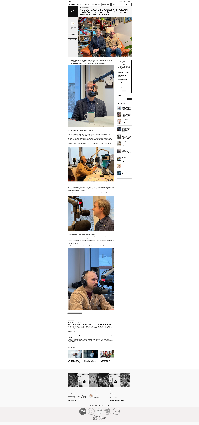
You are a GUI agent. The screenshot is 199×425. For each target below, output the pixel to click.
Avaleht (91, 405)
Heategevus (124, 157)
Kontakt (107, 405)
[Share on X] (72, 39)
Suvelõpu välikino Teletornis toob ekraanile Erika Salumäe (126, 130)
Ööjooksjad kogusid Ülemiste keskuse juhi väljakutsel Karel (126, 160)
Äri (82, 7)
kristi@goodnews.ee (96, 397)
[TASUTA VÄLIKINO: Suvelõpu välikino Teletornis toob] (73, 380)
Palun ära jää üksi (125, 120)
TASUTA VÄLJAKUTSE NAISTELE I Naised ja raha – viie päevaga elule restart (90, 324)
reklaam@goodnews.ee (119, 400)
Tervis (130, 164)
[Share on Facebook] (70, 39)
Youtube (128, 1)
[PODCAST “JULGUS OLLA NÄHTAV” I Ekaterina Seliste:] (114, 380)
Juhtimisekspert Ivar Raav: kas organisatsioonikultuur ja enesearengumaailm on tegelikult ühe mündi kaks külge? (90, 363)
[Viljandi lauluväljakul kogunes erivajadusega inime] (125, 380)
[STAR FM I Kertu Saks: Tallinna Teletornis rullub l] (94, 380)
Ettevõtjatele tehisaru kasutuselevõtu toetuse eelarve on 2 (126, 108)
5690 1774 (95, 396)
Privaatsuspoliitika (114, 397)
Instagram (125, 1)
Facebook (121, 1)
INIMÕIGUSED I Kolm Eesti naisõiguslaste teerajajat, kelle (126, 137)
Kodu (80, 7)
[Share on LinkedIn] (74, 39)
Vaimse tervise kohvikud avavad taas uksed (126, 122)
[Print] (75, 39)
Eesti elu (130, 126)
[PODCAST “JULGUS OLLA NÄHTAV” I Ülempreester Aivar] (83, 380)
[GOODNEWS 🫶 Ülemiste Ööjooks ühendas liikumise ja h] (104, 380)
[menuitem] (78, 4)
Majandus (73, 34)
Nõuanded (124, 142)
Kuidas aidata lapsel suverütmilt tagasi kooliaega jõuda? (126, 166)
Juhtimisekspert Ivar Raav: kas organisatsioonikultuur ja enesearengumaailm (127, 174)
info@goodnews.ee (114, 394)
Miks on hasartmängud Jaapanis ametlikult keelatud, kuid (126, 152)
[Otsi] (129, 99)
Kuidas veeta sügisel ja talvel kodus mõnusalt (126, 144)
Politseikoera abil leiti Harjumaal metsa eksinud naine (126, 115)
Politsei (130, 112)
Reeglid (95, 405)
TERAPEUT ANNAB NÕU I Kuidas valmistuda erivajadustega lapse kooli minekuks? (106, 362)
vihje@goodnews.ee (72, 400)
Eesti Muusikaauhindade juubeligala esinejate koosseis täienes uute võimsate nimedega (90, 336)
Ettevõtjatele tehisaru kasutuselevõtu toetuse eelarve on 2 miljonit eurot (74, 361)
